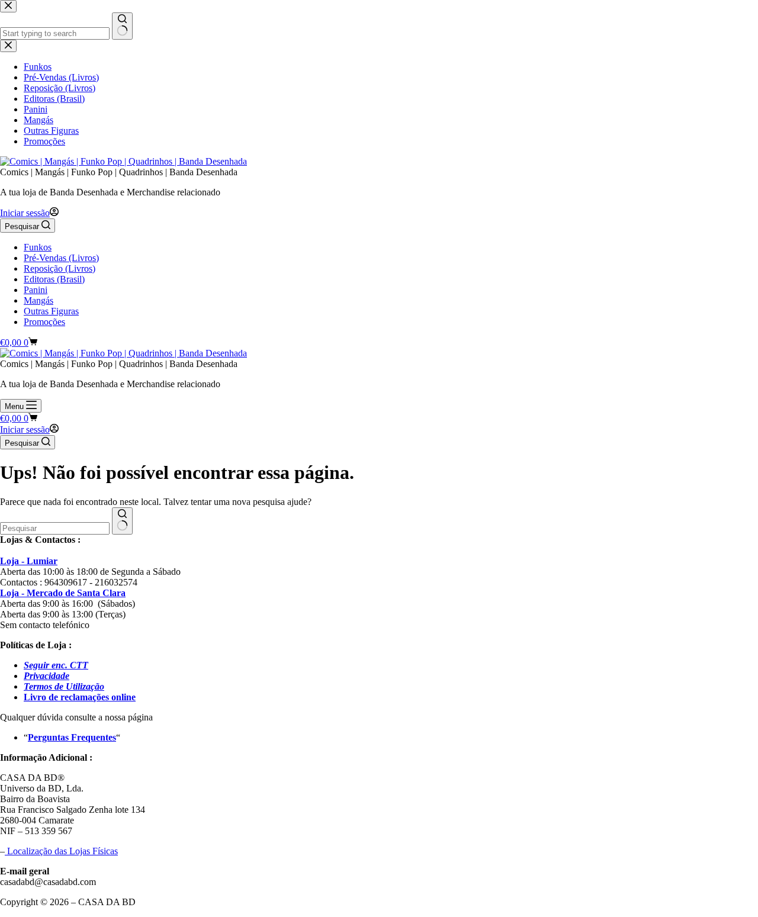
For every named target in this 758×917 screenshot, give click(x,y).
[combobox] (55, 528)
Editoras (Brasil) (54, 279)
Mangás (38, 300)
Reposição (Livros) (59, 268)
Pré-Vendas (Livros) (61, 258)
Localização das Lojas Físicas (61, 851)
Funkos (38, 247)
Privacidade (46, 676)
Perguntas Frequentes (72, 737)
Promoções (44, 322)
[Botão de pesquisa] (122, 521)
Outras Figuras (51, 311)
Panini (35, 290)
